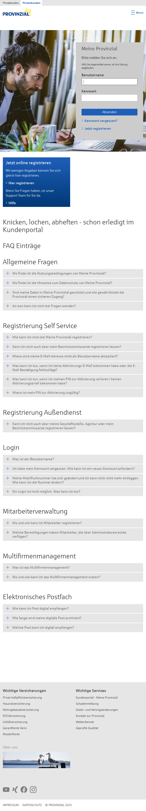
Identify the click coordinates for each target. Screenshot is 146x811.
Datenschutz (32, 805)
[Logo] (17, 12)
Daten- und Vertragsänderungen (97, 710)
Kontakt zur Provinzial (90, 716)
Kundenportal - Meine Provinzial (97, 697)
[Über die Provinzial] (36, 761)
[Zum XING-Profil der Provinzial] (15, 789)
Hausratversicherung (16, 703)
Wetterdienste (85, 722)
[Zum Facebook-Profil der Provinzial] (24, 789)
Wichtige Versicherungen (24, 690)
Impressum (11, 805)
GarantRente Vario (15, 728)
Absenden (109, 112)
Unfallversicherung (15, 722)
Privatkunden (11, 2)
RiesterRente (11, 734)
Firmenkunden (31, 2)
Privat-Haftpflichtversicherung (22, 697)
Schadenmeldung (87, 703)
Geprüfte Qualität (87, 728)
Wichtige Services (91, 690)
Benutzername (93, 75)
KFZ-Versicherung (14, 716)
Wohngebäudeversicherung (21, 710)
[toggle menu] (137, 13)
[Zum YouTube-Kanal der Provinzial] (6, 789)
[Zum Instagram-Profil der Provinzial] (33, 789)
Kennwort (89, 91)
